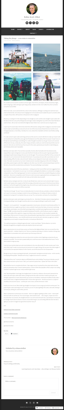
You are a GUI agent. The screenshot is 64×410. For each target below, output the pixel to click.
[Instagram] (33, 23)
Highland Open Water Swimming (12, 309)
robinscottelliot (16, 40)
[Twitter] (30, 23)
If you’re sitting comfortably (12, 363)
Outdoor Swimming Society (11, 313)
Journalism (50, 29)
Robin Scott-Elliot (32, 17)
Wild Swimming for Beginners (19, 317)
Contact (33, 33)
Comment (53, 392)
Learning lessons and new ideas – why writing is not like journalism (41, 368)
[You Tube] (37, 23)
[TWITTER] (30, 403)
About (28, 29)
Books (19, 29)
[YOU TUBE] (37, 403)
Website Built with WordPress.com (31, 407)
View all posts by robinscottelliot (14, 351)
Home (13, 29)
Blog (34, 29)
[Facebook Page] (27, 23)
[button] (32, 72)
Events (41, 29)
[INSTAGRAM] (34, 403)
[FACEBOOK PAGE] (27, 403)
